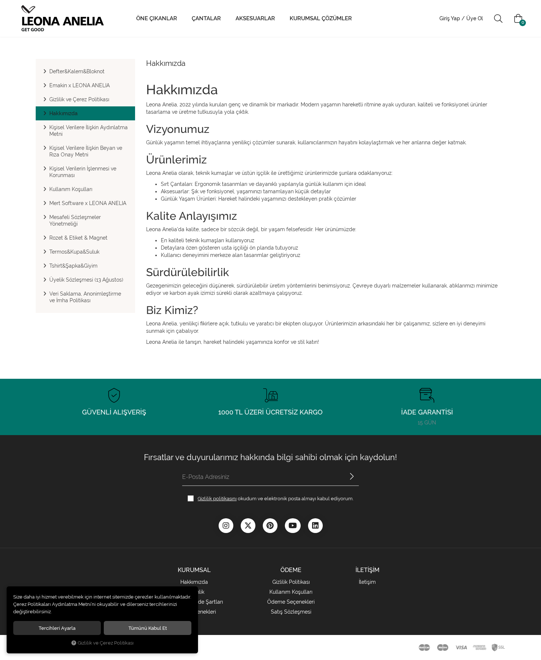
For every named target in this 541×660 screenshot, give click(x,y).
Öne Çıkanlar (156, 18)
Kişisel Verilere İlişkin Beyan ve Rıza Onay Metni (85, 151)
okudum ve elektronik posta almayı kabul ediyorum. (275, 498)
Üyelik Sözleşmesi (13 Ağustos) (86, 280)
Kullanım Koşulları (70, 189)
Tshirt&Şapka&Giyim (73, 266)
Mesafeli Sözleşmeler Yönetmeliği (75, 220)
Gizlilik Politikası (291, 582)
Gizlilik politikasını (217, 498)
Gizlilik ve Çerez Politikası (79, 99)
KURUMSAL (194, 570)
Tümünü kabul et (147, 628)
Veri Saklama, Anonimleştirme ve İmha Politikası (85, 297)
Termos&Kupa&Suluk (74, 252)
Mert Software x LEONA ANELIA (87, 203)
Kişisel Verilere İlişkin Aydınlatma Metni (88, 130)
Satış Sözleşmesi (291, 612)
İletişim (367, 582)
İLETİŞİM (367, 570)
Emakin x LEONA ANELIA (79, 85)
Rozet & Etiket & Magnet (78, 238)
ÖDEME (290, 570)
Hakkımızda (63, 113)
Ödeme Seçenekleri (291, 602)
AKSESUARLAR (255, 18)
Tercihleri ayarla (57, 628)
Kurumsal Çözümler (321, 18)
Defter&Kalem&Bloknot (77, 71)
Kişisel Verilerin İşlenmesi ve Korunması (82, 172)
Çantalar (206, 18)
